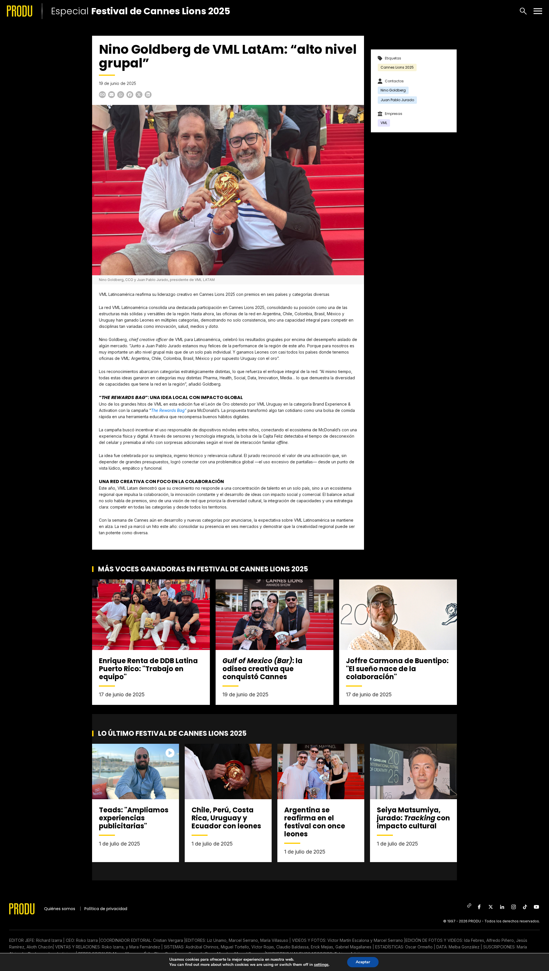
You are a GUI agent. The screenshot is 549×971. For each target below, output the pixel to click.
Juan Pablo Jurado (397, 99)
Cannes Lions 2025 (397, 67)
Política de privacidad (105, 909)
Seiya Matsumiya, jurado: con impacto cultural (413, 818)
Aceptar (363, 962)
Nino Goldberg (393, 90)
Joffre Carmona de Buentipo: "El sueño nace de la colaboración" (397, 668)
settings (321, 964)
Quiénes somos (59, 909)
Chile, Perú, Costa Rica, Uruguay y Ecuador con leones (226, 818)
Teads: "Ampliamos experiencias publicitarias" (133, 818)
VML (384, 122)
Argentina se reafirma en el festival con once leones (314, 822)
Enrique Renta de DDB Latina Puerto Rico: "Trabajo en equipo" (148, 668)
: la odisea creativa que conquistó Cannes (262, 668)
